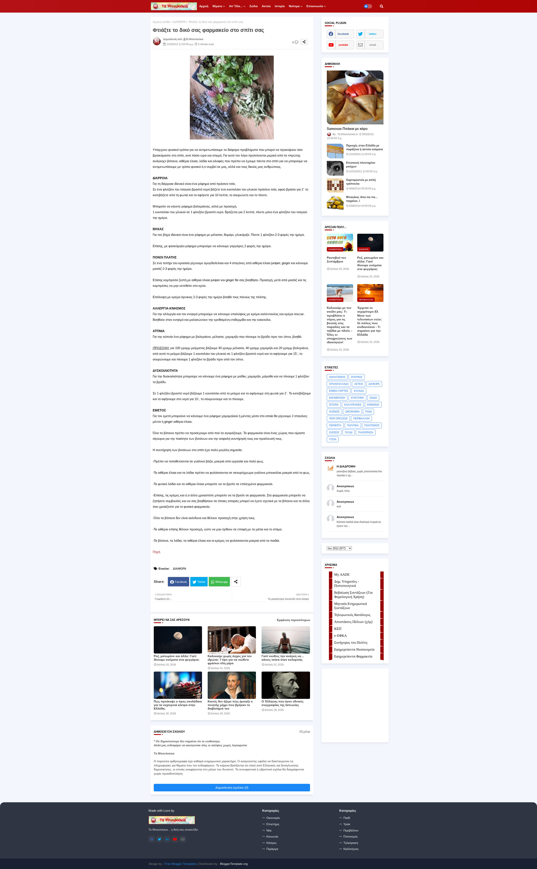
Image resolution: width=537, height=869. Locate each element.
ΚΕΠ (337, 629)
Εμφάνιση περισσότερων (293, 620)
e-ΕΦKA (340, 636)
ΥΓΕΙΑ (332, 439)
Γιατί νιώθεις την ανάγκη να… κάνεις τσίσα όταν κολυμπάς (283, 657)
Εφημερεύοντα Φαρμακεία (353, 656)
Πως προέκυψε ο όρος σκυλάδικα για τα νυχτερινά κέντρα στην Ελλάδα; (178, 705)
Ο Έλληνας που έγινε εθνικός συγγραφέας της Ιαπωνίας (283, 703)
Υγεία (346, 824)
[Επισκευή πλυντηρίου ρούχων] (335, 168)
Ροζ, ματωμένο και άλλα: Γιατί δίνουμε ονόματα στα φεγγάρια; (176, 657)
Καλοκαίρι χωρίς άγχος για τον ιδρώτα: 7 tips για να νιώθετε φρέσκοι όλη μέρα (230, 659)
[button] (381, 6)
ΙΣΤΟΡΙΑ (334, 404)
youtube (343, 44)
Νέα (268, 830)
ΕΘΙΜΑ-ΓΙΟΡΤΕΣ (338, 390)
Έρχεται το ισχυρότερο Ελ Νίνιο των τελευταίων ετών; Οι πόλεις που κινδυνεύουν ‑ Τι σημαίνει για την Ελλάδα (369, 321)
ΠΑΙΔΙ (368, 411)
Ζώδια (253, 6)
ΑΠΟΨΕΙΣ (356, 377)
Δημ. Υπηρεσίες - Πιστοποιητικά (346, 583)
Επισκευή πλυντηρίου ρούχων (360, 164)
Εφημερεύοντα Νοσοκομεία (354, 649)
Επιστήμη (272, 824)
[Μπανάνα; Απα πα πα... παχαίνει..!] (335, 202)
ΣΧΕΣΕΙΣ (334, 432)
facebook (343, 34)
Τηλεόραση (350, 842)
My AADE (341, 575)
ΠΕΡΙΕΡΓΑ (335, 425)
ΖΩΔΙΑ (373, 397)
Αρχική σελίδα (161, 21)
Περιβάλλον (350, 830)
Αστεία (266, 6)
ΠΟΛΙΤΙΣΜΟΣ (371, 425)
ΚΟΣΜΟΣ (334, 411)
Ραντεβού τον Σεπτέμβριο (336, 259)
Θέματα (217, 6)
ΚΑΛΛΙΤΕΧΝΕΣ (352, 404)
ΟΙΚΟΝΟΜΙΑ (352, 411)
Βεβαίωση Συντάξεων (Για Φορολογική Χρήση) (353, 595)
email (372, 44)
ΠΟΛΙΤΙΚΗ (353, 425)
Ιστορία (280, 6)
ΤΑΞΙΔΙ (348, 432)
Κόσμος (271, 842)
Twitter (201, 581)
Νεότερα (294, 6)
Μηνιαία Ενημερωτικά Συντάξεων (350, 606)
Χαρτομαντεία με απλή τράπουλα (361, 181)
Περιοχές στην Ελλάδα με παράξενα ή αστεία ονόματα (364, 147)
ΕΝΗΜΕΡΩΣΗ (337, 397)
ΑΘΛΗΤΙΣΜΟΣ (337, 377)
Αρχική (203, 6)
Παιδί (346, 817)
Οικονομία (273, 817)
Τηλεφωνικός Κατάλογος (352, 615)
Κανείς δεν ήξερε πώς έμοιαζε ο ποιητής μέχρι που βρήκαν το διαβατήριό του (230, 705)
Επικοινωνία (314, 6)
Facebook (181, 581)
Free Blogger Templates (181, 863)
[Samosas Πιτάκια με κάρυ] (355, 97)
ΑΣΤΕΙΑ (358, 383)
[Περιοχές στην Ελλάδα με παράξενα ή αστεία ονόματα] (335, 151)
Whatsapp (221, 581)
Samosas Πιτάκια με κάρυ (347, 128)
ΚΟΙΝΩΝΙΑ (373, 404)
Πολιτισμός (350, 836)
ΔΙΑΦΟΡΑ (179, 21)
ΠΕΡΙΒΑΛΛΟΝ (361, 418)
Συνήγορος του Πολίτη (350, 643)
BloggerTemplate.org (234, 863)
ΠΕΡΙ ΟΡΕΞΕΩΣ (338, 418)
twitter (373, 34)
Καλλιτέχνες (351, 849)
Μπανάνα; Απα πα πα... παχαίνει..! (362, 199)
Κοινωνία (272, 836)
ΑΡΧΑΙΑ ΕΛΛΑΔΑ (339, 383)
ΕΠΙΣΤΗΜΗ (357, 397)
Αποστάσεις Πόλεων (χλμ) (353, 622)
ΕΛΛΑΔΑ (359, 390)
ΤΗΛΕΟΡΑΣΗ (365, 432)
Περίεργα (272, 849)
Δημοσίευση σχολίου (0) (231, 787)
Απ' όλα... (235, 6)
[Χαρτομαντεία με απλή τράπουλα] (335, 185)
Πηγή (156, 552)
